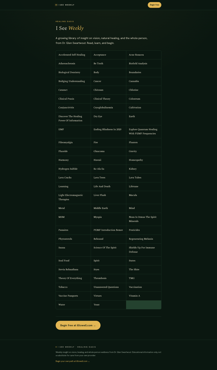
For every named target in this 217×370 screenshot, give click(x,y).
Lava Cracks (64, 178)
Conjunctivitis (66, 107)
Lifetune (133, 186)
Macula (133, 195)
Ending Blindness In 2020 (107, 129)
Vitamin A (134, 296)
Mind (132, 208)
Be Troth (98, 63)
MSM (61, 217)
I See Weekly (66, 5)
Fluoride (63, 151)
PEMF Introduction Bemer (108, 230)
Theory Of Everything (70, 278)
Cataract (62, 90)
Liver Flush (100, 195)
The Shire (134, 269)
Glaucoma (99, 151)
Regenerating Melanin (141, 239)
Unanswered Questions (106, 287)
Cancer (97, 81)
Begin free (154, 5)
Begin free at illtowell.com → (78, 325)
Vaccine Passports (68, 296)
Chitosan (98, 90)
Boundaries (135, 72)
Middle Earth (101, 208)
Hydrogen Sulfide (68, 169)
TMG (132, 278)
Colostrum (134, 99)
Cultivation (135, 107)
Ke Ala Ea (99, 169)
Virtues (98, 296)
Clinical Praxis (66, 99)
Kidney (133, 169)
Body (96, 72)
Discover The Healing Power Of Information (70, 119)
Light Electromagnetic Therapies (70, 197)
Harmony (63, 160)
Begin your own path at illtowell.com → (73, 361)
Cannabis (134, 81)
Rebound (98, 239)
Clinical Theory (102, 99)
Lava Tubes (135, 178)
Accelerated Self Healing (71, 55)
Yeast (96, 305)
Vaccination (135, 287)
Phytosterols (65, 239)
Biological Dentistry (69, 72)
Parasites (63, 230)
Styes (96, 269)
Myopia (98, 217)
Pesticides (134, 230)
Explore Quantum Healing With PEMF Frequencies (143, 132)
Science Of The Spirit (105, 248)
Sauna (61, 248)
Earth (132, 116)
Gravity (133, 151)
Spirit (96, 261)
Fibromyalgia (65, 142)
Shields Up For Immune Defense (142, 250)
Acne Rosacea (136, 55)
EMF (61, 129)
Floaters (133, 142)
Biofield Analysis (138, 63)
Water (61, 305)
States (132, 261)
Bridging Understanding (71, 81)
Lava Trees (99, 178)
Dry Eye (98, 116)
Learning (63, 186)
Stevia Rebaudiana (68, 269)
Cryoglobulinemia (103, 107)
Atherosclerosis (66, 63)
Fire (96, 142)
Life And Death (102, 186)
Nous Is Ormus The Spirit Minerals (142, 219)
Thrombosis (100, 278)
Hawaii (97, 160)
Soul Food (63, 261)
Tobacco (62, 287)
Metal (61, 208)
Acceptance (100, 55)
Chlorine (133, 90)
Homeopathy (136, 160)
